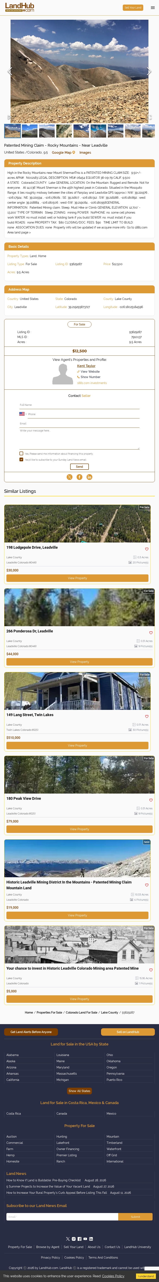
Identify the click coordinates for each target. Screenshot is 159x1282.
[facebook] (79, 477)
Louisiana (63, 1055)
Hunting (62, 1136)
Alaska (10, 1061)
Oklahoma (113, 1061)
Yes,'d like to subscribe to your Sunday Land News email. (56, 459)
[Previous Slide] (10, 71)
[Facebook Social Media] (79, 1239)
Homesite (12, 1161)
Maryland (63, 1067)
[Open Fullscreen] (149, 117)
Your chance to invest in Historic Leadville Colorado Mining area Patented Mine (72, 968)
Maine (61, 1061)
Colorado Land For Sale (81, 1012)
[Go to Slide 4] (64, 131)
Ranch (61, 1161)
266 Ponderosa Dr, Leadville (29, 631)
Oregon (112, 1067)
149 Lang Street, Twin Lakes (29, 715)
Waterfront (114, 1149)
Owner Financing (68, 1149)
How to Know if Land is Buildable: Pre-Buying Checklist (44, 1180)
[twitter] (69, 477)
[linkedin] (89, 477)
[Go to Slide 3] (47, 131)
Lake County (109, 1012)
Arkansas (12, 1073)
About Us (94, 1247)
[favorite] (146, 549)
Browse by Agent (47, 1247)
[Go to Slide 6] (98, 131)
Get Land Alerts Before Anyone (31, 1032)
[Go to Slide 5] (81, 131)
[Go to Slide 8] (132, 131)
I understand (146, 1276)
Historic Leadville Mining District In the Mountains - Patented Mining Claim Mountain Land (69, 885)
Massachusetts (67, 1073)
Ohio (110, 1055)
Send (79, 466)
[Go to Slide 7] (115, 131)
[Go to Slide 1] (12, 131)
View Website (90, 371)
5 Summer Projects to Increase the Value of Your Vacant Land (48, 1186)
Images (85, 153)
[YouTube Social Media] (85, 1239)
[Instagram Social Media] (74, 1239)
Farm (9, 1149)
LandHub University (137, 1247)
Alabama (12, 1055)
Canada (62, 1113)
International (115, 1161)
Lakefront (63, 1142)
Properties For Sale (49, 1012)
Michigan (63, 1079)
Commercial (14, 1142)
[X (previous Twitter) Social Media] (68, 1239)
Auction (11, 1136)
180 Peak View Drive (23, 798)
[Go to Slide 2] (29, 131)
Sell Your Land (133, 7)
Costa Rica (13, 1113)
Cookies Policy (113, 1276)
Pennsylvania (115, 1073)
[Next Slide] (149, 71)
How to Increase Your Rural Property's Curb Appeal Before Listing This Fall (56, 1192)
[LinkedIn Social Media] (91, 1239)
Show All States (79, 1091)
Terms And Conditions (103, 1257)
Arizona (11, 1067)
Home (29, 1012)
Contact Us (112, 1247)
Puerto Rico (114, 1079)
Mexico (111, 1113)
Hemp (10, 1155)
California (12, 1079)
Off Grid (112, 1155)
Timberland (114, 1142)
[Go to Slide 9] (150, 131)
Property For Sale (20, 1247)
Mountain (113, 1136)
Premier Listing (67, 1155)
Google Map (61, 153)
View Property (77, 578)
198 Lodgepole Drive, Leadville (32, 547)
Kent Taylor (86, 366)
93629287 (128, 1012)
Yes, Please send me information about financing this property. (59, 453)
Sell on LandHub (128, 1032)
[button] (79, 71)
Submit (135, 1216)
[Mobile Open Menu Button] (153, 8)
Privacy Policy (50, 1257)
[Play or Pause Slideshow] (9, 117)
